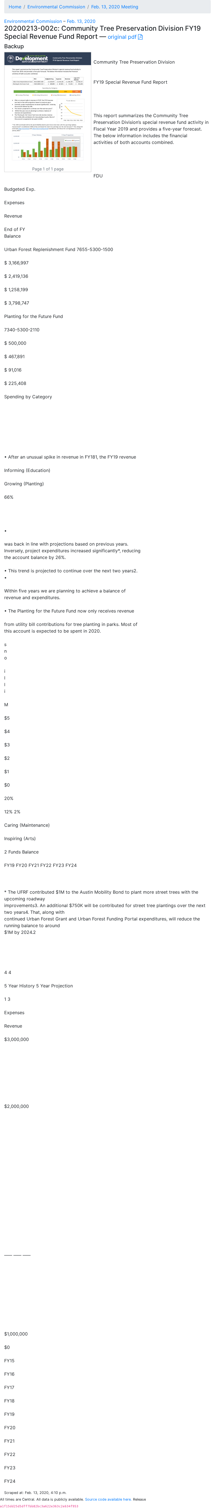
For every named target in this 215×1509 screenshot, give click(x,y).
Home (15, 6)
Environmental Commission (56, 6)
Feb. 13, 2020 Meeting (114, 6)
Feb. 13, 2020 (81, 21)
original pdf (123, 36)
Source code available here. (108, 1499)
